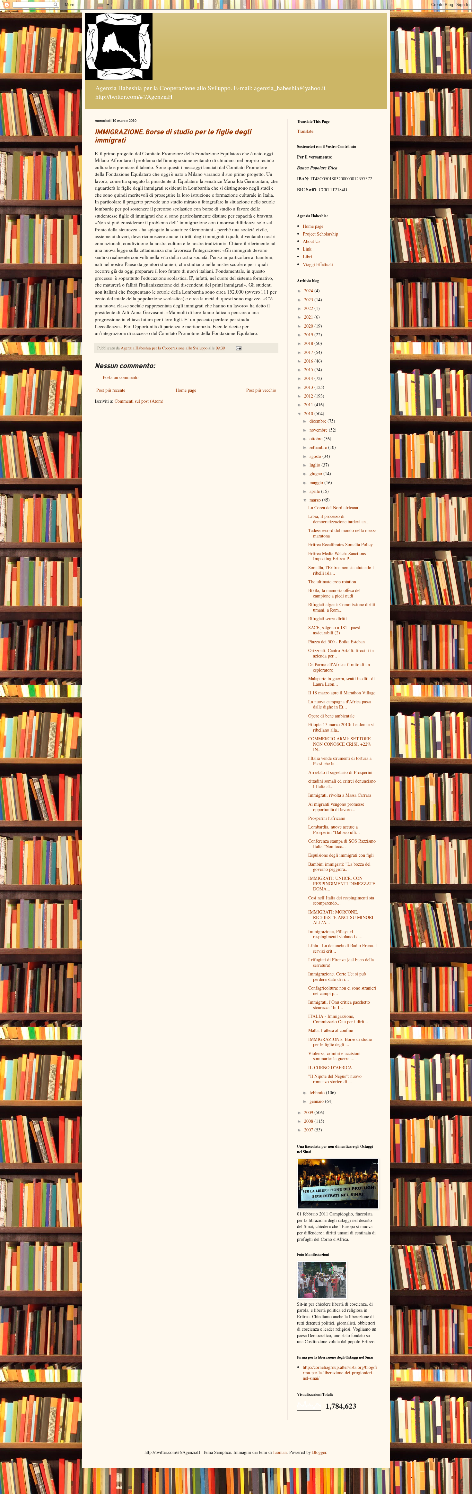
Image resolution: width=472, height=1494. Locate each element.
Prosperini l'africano (326, 818)
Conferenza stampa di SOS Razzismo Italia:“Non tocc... (342, 843)
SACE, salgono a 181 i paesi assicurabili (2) (334, 630)
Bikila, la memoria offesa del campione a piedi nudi (334, 593)
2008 (309, 1121)
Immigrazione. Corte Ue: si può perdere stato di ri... (337, 976)
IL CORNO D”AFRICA (330, 1067)
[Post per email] (238, 348)
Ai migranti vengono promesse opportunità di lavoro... (336, 806)
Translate (305, 131)
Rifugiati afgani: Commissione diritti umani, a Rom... (341, 607)
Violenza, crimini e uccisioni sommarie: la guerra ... (334, 1056)
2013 (309, 387)
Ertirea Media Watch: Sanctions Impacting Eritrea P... (337, 556)
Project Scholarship (320, 234)
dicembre (319, 421)
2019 (309, 334)
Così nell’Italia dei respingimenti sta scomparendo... (341, 900)
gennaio (317, 1101)
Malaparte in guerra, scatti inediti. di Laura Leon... (341, 681)
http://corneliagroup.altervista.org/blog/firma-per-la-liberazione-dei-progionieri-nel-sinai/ (340, 1372)
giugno (316, 473)
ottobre (317, 438)
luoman (280, 1452)
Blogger (319, 1452)
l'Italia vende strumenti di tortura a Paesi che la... (339, 761)
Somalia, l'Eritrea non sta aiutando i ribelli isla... (341, 570)
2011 (309, 404)
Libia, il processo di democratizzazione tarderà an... (339, 519)
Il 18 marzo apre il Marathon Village (341, 693)
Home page (186, 390)
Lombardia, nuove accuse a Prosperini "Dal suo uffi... (334, 829)
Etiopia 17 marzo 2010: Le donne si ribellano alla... (341, 727)
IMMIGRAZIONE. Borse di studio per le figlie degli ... (340, 1042)
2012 (309, 396)
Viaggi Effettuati (318, 264)
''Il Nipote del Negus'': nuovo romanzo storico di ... (335, 1079)
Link (307, 249)
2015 (309, 369)
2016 (309, 361)
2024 (309, 291)
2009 (309, 1112)
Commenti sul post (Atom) (139, 401)
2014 (309, 378)
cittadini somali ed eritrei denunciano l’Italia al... (342, 783)
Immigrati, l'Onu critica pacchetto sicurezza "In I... (339, 1004)
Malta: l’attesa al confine (330, 1030)
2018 (309, 343)
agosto (316, 456)
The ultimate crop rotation (332, 582)
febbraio (318, 1092)
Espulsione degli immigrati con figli (341, 855)
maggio (317, 482)
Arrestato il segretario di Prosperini (340, 772)
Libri (307, 256)
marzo (316, 500)
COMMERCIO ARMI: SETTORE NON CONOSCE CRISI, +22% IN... (339, 743)
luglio (315, 465)
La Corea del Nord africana (333, 507)
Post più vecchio (261, 390)
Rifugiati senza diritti (327, 618)
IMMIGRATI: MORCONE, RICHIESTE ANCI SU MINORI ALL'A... (340, 917)
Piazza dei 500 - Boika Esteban (336, 642)
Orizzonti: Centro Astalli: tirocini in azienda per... (341, 653)
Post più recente (110, 390)
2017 (309, 352)
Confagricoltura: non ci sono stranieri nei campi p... (342, 990)
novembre (319, 430)
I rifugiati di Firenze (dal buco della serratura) (341, 962)
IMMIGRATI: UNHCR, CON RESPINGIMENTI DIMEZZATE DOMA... (341, 883)
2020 (309, 326)
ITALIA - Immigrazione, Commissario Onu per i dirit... (338, 1019)
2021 (309, 317)
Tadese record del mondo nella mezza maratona (342, 533)
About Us (311, 241)
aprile (315, 491)
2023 (309, 299)
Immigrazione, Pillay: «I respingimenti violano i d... (335, 934)
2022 (309, 308)
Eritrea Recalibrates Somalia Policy (340, 544)
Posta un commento (120, 377)
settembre (319, 447)
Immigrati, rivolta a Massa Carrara (339, 795)
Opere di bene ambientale (331, 716)
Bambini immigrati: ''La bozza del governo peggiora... (339, 866)
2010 (309, 413)
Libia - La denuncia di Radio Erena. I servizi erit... (342, 948)
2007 (309, 1130)
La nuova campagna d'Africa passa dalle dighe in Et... (339, 704)
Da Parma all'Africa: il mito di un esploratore (339, 667)
